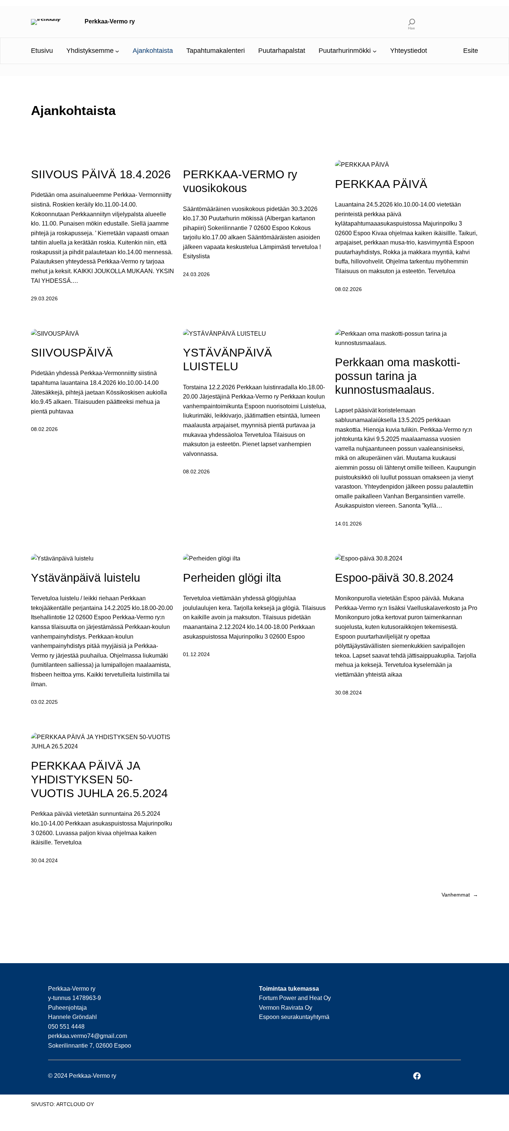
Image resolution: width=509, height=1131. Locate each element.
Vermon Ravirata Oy (285, 1007)
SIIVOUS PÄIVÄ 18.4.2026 (101, 174)
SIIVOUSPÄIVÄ (72, 352)
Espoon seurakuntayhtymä (294, 1017)
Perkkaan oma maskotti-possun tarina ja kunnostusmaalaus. (397, 376)
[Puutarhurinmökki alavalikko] (375, 51)
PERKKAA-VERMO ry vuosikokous (240, 181)
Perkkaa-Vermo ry (110, 21)
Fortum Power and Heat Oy (295, 998)
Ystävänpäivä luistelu (85, 577)
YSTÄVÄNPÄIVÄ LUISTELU (227, 359)
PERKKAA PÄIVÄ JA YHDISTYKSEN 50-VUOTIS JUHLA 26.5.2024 (99, 779)
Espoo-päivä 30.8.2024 (394, 577)
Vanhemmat (460, 895)
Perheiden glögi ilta (232, 577)
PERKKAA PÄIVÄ (381, 184)
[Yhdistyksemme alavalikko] (117, 51)
